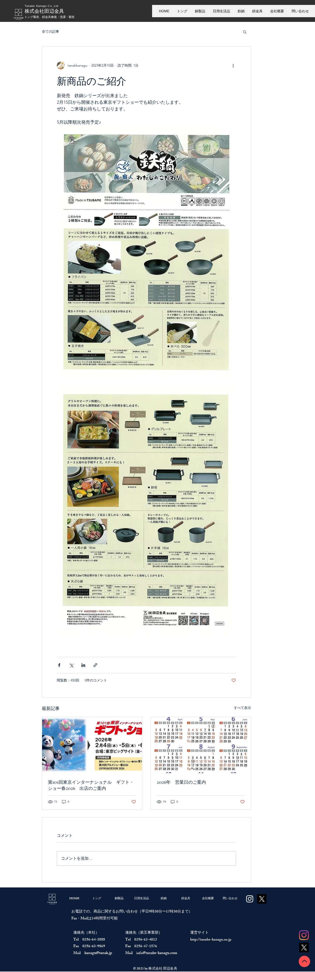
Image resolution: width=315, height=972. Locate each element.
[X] (304, 947)
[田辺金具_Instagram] (304, 935)
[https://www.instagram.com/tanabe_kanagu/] (249, 899)
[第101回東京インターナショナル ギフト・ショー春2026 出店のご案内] (92, 745)
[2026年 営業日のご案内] (201, 745)
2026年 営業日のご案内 (181, 782)
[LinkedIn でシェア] (83, 665)
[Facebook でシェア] (59, 665)
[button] (244, 32)
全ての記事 (50, 31)
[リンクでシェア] (95, 665)
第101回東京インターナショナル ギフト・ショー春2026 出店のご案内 (91, 785)
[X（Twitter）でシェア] (71, 665)
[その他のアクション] (233, 65)
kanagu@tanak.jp (98, 953)
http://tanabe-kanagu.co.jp (210, 940)
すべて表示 (242, 708)
